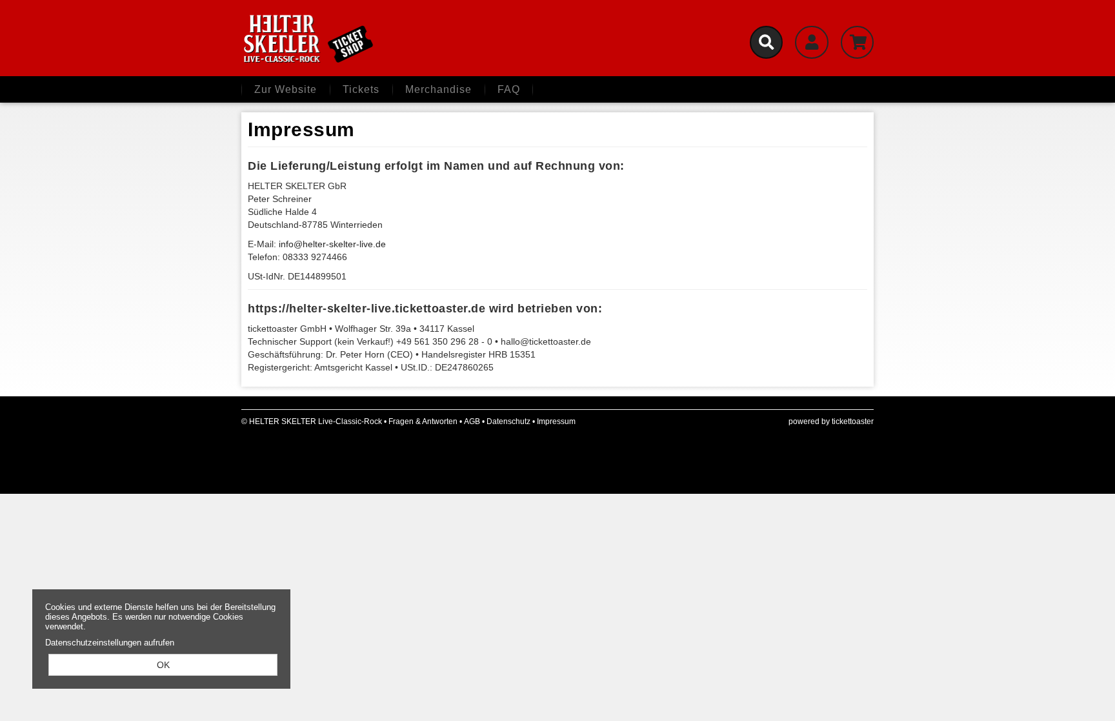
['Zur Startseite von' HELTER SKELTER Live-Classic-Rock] (342, 39)
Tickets (361, 89)
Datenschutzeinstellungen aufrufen (109, 642)
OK (163, 665)
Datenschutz (508, 421)
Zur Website (285, 89)
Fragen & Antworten (422, 421)
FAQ (508, 89)
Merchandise (438, 89)
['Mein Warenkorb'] (857, 42)
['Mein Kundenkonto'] (811, 42)
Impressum (556, 421)
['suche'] (766, 42)
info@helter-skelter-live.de (332, 244)
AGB (472, 421)
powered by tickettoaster (831, 421)
